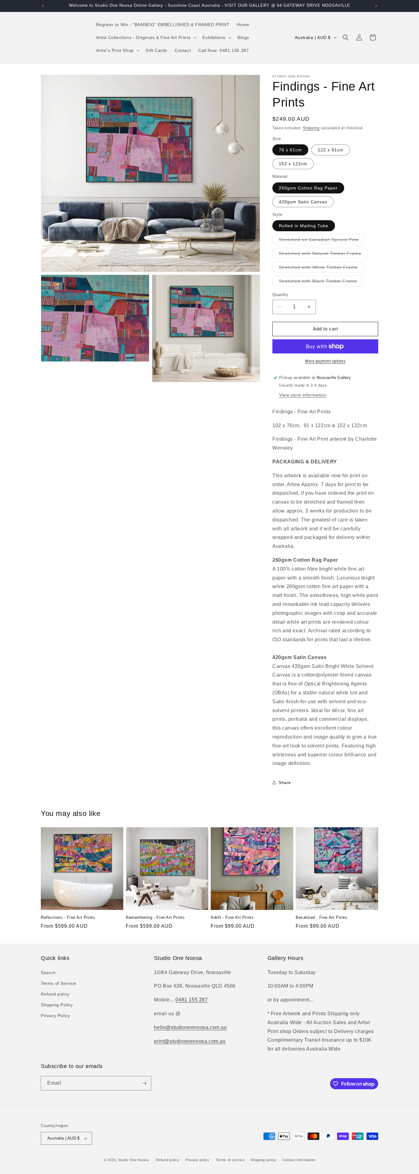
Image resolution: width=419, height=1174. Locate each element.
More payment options (325, 361)
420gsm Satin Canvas (303, 201)
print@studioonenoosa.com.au (189, 1041)
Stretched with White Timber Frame (321, 268)
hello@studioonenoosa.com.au (190, 1027)
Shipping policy (263, 1160)
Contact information (299, 1160)
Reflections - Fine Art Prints (68, 917)
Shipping (311, 128)
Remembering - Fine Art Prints (155, 917)
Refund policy (55, 994)
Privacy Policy (55, 1015)
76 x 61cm (290, 149)
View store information (302, 394)
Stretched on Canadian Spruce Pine (322, 241)
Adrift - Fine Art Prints (232, 917)
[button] (145, 37)
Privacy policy (198, 1160)
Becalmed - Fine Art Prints (322, 917)
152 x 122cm (293, 163)
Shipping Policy (57, 1004)
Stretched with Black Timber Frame (321, 282)
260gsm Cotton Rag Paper (308, 187)
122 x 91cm (331, 149)
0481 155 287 (191, 999)
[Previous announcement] (43, 6)
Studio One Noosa (133, 1160)
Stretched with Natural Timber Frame (323, 255)
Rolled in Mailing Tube (304, 225)
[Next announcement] (376, 6)
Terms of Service (58, 983)
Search (48, 972)
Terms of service (230, 1160)
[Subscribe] (144, 1083)
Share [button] (285, 782)
